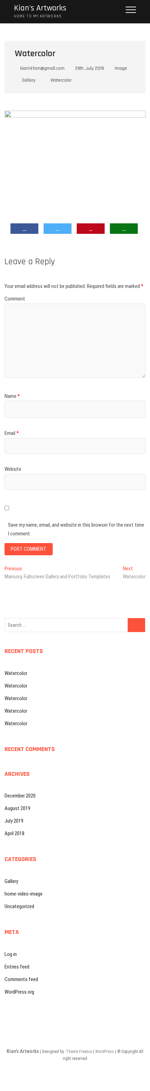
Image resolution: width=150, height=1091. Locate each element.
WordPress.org (19, 992)
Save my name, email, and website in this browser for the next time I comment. (76, 529)
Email (12, 433)
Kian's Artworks (40, 8)
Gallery (28, 80)
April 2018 (14, 833)
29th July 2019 (89, 68)
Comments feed (21, 979)
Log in (11, 954)
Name (12, 396)
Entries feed (17, 967)
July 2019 (14, 821)
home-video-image (24, 894)
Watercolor (61, 80)
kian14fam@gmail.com (42, 68)
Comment (15, 299)
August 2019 (17, 808)
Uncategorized (19, 906)
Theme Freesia (79, 1051)
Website (13, 469)
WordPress (104, 1051)
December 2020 (20, 796)
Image (121, 68)
